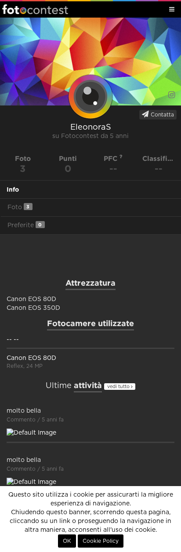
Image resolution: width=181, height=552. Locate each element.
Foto (18, 207)
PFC (111, 158)
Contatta (161, 114)
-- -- (13, 340)
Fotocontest (35, 9)
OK (67, 541)
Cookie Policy (101, 541)
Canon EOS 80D (31, 358)
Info (13, 189)
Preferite (24, 225)
